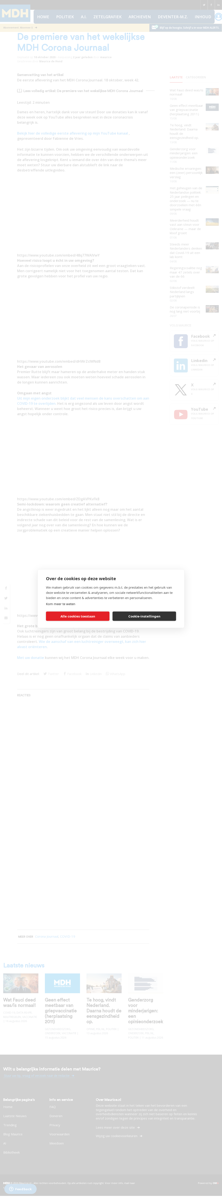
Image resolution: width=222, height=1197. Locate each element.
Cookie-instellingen (144, 616)
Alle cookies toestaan (77, 616)
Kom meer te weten (60, 603)
